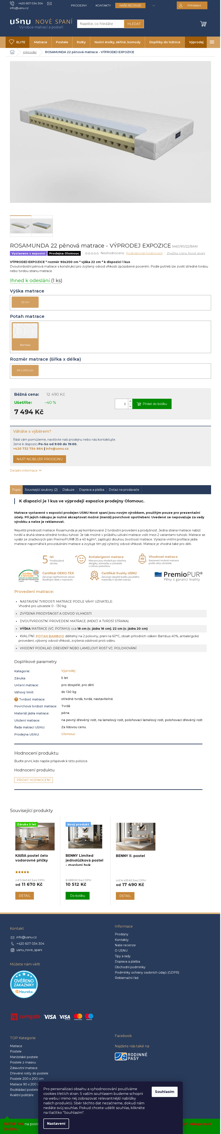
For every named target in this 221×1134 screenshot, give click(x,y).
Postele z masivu (23, 1062)
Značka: (186, 253)
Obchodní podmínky (130, 967)
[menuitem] (18, 42)
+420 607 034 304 (30, 944)
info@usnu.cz (57, 449)
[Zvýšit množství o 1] (130, 401)
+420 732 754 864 (28, 449)
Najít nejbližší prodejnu (40, 459)
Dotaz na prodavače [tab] (124, 490)
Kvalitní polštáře (22, 1095)
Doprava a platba (127, 961)
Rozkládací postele (24, 1090)
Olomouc (68, 734)
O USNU (121, 950)
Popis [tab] (16, 490)
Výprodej (68, 671)
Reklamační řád (126, 978)
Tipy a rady (123, 956)
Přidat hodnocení (34, 780)
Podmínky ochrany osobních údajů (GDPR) (147, 972)
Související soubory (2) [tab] (41, 490)
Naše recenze (130, 5)
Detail (24, 896)
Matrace (16, 1046)
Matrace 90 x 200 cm (26, 1084)
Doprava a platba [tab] (91, 490)
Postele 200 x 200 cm (27, 1079)
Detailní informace (24, 470)
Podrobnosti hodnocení (144, 253)
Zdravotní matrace (24, 1068)
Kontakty (103, 5)
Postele (16, 1051)
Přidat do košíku (155, 404)
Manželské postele (24, 1057)
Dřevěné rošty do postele (29, 1073)
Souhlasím (164, 1092)
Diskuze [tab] (68, 490)
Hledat (133, 24)
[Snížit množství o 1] (130, 406)
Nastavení (56, 1124)
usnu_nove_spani (29, 950)
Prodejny (79, 5)
